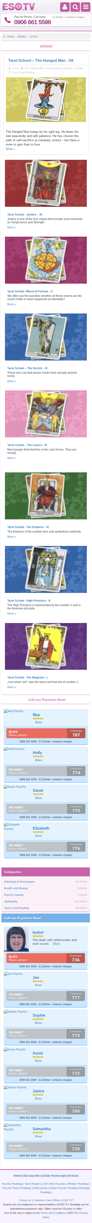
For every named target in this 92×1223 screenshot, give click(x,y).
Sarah (38, 790)
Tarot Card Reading (23, 72)
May (36, 715)
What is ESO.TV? (63, 1200)
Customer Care (42, 1200)
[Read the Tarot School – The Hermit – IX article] (46, 362)
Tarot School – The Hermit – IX (27, 368)
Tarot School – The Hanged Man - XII (40, 61)
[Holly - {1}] (16, 749)
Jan (36, 978)
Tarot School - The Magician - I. (27, 677)
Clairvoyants (40, 1188)
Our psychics (33, 1175)
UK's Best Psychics (54, 1183)
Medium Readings (78, 1183)
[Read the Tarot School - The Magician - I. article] (46, 671)
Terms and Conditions (53, 1212)
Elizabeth (41, 828)
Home (10, 36)
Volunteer (68, 68)
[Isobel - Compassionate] (16, 939)
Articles (22, 36)
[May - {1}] (16, 711)
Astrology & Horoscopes (19, 881)
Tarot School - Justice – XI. (25, 214)
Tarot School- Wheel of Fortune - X (30, 291)
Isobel (38, 932)
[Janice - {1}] (16, 1087)
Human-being (53, 68)
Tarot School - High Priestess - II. (29, 600)
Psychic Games (14, 895)
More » (11, 227)
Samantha (42, 1129)
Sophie (39, 1015)
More (9, 149)
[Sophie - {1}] (16, 1012)
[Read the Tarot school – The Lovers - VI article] (46, 438)
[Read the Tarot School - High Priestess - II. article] (46, 594)
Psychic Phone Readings (16, 1188)
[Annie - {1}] (16, 1049)
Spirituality (10, 901)
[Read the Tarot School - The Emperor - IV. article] (46, 520)
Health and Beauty (16, 888)
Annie (38, 1053)
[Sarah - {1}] (16, 787)
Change (78, 68)
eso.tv (15, 68)
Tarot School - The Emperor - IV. (28, 527)
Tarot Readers (33, 1183)
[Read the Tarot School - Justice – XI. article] (46, 208)
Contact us (25, 1200)
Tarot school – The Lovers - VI (27, 445)
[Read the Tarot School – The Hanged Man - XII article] (46, 121)
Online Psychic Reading (63, 1188)
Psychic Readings (12, 1183)
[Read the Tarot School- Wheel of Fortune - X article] (46, 285)
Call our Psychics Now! (22, 918)
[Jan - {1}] (16, 974)
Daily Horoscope (55, 1175)
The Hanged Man (34, 68)
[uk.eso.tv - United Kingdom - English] (19, 9)
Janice (38, 1091)
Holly (37, 753)
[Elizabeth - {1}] (16, 827)
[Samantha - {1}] (16, 1127)
